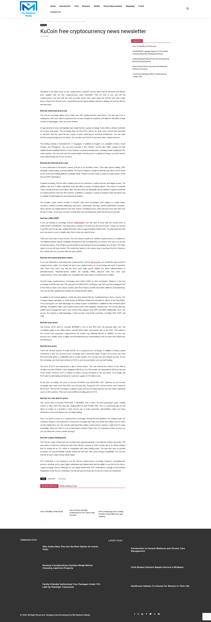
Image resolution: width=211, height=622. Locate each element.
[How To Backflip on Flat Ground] (53, 500)
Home (42, 22)
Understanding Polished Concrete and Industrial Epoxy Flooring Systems (151, 60)
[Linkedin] (142, 614)
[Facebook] (134, 614)
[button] (187, 8)
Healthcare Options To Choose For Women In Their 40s (160, 586)
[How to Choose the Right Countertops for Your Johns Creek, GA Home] (82, 499)
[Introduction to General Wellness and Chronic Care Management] (118, 554)
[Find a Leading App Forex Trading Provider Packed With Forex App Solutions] (112, 500)
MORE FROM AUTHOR (68, 486)
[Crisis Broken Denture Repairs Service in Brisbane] (118, 573)
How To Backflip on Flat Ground (51, 511)
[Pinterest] (146, 614)
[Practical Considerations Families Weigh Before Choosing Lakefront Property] (30, 571)
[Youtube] (159, 614)
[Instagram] (138, 614)
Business (50, 22)
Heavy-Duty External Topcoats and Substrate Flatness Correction (150, 67)
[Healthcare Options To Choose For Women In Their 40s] (118, 591)
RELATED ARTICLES (49, 486)
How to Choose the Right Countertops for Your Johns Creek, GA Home (82, 512)
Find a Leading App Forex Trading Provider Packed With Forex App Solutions (111, 514)
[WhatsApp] (155, 614)
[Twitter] (150, 614)
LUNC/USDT (52, 479)
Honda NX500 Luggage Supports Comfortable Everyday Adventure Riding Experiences (150, 52)
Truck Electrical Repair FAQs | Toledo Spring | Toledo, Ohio (149, 75)
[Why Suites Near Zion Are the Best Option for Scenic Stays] (30, 552)
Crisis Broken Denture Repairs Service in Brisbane (157, 567)
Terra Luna (62, 479)
